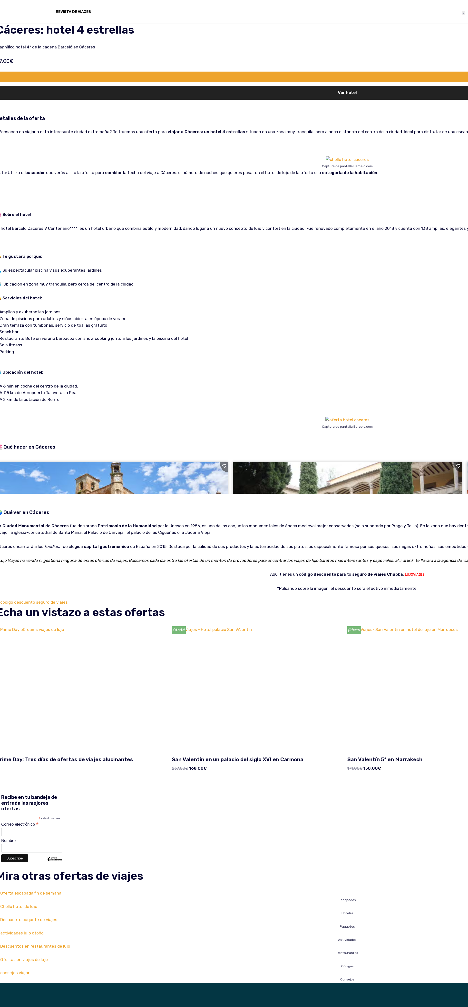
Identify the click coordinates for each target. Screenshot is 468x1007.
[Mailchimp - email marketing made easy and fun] (54, 863)
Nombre (8, 840)
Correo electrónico (20, 824)
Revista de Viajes (73, 11)
